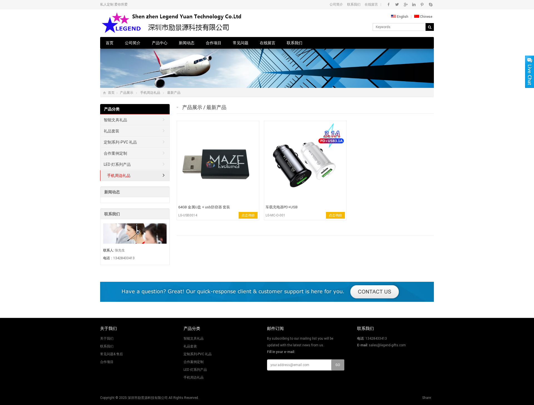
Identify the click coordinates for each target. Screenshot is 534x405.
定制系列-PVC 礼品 (120, 142)
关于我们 (106, 338)
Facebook (388, 4)
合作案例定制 (115, 153)
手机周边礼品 (150, 93)
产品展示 (126, 93)
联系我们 (353, 4)
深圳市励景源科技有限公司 (148, 398)
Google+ (405, 4)
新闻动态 (186, 43)
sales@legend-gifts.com (387, 345)
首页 (109, 43)
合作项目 (213, 43)
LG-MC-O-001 (275, 215)
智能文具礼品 (115, 120)
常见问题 (240, 43)
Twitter (397, 4)
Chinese (425, 17)
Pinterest (422, 4)
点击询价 (248, 215)
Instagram (413, 4)
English (402, 17)
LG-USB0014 (187, 215)
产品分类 (112, 109)
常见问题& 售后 (111, 354)
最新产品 (174, 93)
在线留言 (371, 4)
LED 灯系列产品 (117, 164)
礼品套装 (111, 131)
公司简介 (336, 4)
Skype (430, 4)
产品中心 (159, 43)
